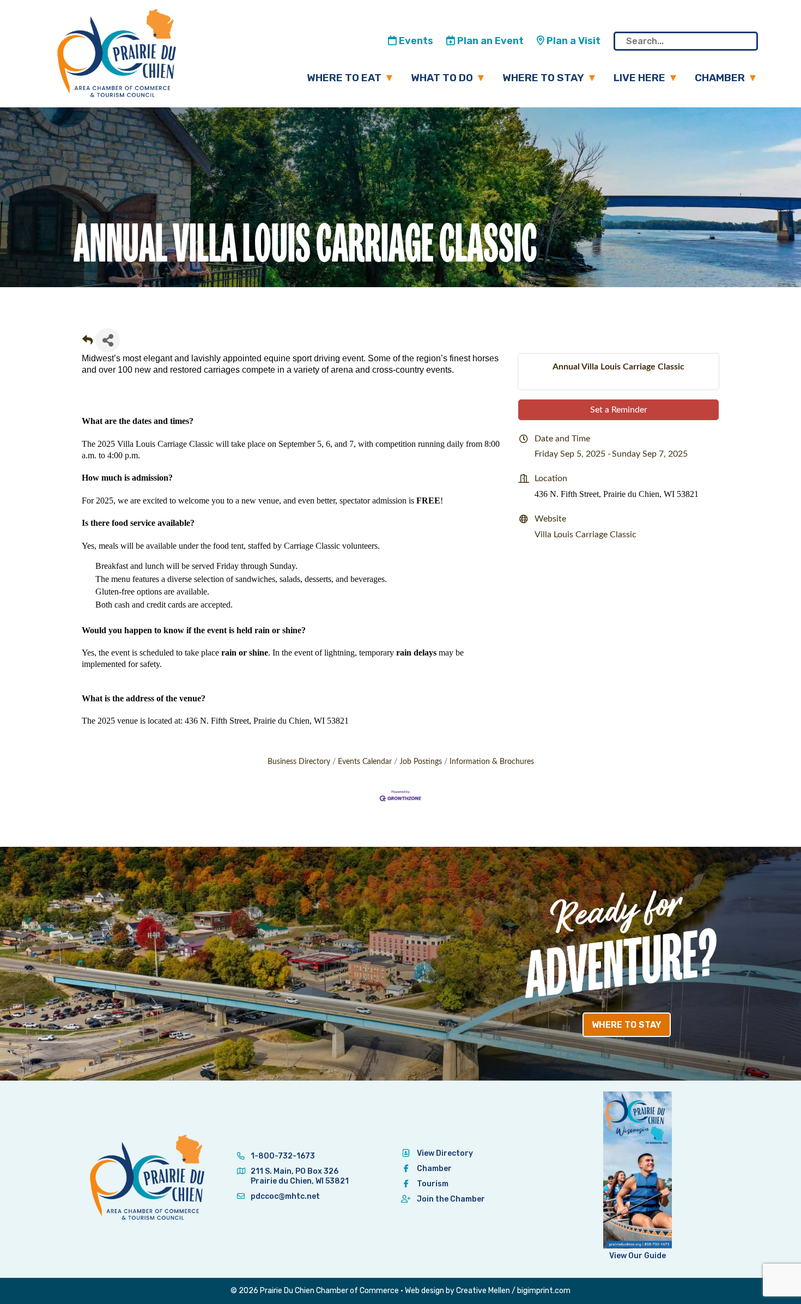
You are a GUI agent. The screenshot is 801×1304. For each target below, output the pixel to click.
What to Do (442, 77)
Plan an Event (489, 41)
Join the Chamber (451, 1199)
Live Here (639, 77)
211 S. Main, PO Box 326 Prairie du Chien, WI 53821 (300, 1176)
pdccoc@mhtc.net (284, 1196)
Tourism (432, 1183)
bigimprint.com (544, 1290)
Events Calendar (365, 762)
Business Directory (299, 762)
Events (415, 41)
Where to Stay (543, 77)
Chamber (720, 77)
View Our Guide (637, 1255)
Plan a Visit (572, 41)
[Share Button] (107, 340)
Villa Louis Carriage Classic (585, 534)
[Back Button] (87, 344)
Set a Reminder (618, 409)
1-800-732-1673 (282, 1156)
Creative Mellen (483, 1290)
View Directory (445, 1153)
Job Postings (420, 762)
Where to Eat (344, 77)
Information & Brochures (492, 762)
